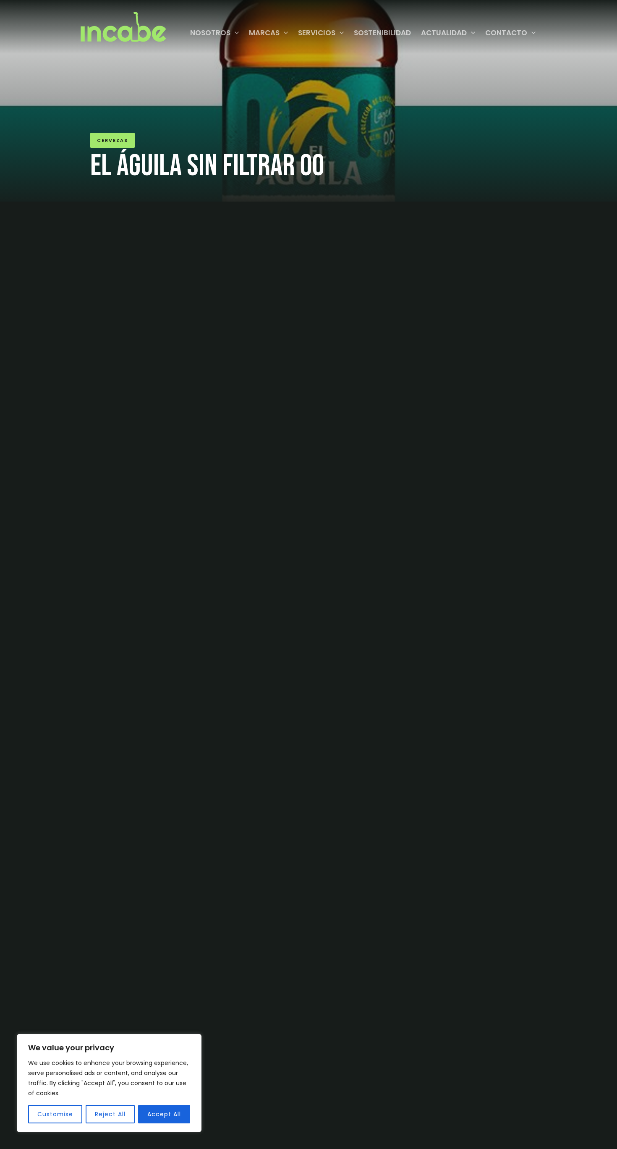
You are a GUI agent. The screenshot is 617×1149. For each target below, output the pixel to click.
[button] (234, 32)
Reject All (110, 1114)
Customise (55, 1114)
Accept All (164, 1114)
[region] (109, 1083)
